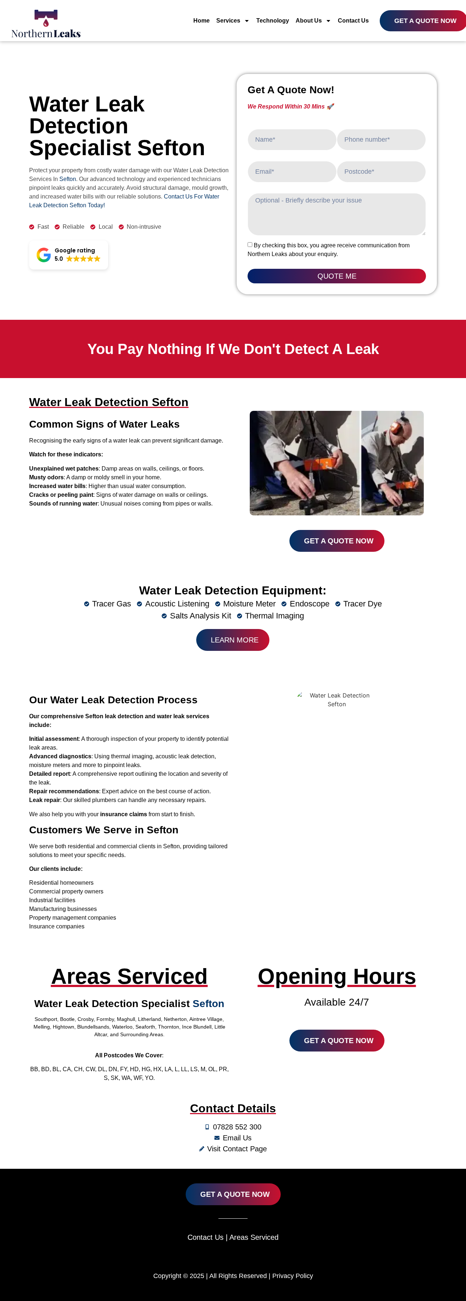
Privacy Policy (292, 1276)
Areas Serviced (254, 1237)
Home (201, 20)
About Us (309, 20)
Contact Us (353, 20)
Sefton (67, 179)
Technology (272, 20)
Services (228, 20)
